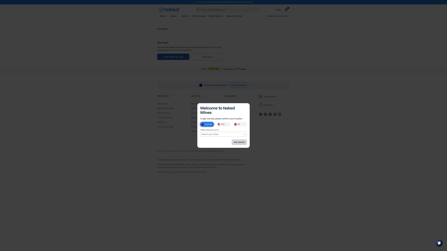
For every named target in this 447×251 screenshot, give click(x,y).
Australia (208, 124)
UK (239, 124)
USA (223, 124)
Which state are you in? (210, 130)
